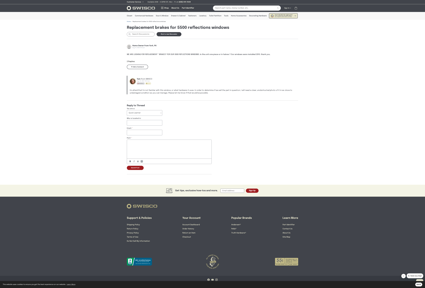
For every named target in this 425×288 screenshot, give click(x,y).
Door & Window (162, 16)
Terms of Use (132, 237)
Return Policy (132, 229)
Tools (226, 16)
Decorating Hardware (258, 16)
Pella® (234, 229)
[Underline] (138, 161)
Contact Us (287, 229)
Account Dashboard (191, 225)
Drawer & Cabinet (178, 16)
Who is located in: (134, 118)
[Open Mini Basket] (296, 8)
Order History (188, 229)
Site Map (286, 237)
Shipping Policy (133, 225)
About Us (286, 233)
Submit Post (135, 168)
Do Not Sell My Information (138, 241)
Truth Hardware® (238, 233)
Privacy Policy (133, 233)
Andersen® (236, 225)
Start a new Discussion (169, 34)
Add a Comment (138, 67)
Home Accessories (238, 16)
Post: (129, 138)
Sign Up (252, 191)
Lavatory (202, 16)
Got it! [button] (419, 284)
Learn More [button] (71, 284)
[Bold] (130, 161)
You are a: (131, 108)
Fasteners (192, 16)
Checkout (186, 237)
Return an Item (188, 233)
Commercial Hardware (144, 16)
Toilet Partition (215, 16)
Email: (129, 128)
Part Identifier (289, 225)
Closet (129, 16)
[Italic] (134, 161)
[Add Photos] (142, 161)
